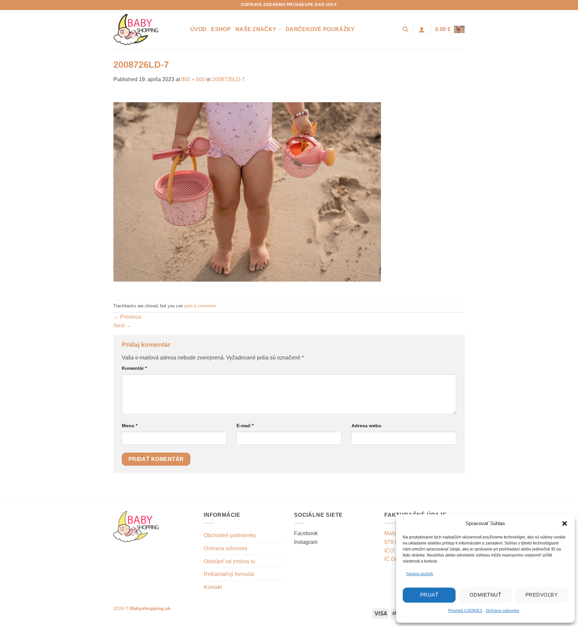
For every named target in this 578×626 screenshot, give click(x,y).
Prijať (429, 595)
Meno (129, 425)
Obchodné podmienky (230, 535)
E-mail (245, 425)
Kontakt (213, 587)
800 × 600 (193, 79)
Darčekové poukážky (320, 29)
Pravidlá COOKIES (465, 610)
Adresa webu (366, 425)
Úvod (198, 29)
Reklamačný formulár (229, 574)
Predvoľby (541, 595)
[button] (564, 523)
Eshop (221, 29)
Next (122, 325)
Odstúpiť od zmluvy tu (229, 561)
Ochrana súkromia (502, 610)
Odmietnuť (485, 595)
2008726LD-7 (228, 79)
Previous (127, 317)
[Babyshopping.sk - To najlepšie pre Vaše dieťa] (146, 29)
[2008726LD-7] (247, 191)
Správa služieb (419, 574)
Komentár (134, 368)
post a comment (200, 305)
